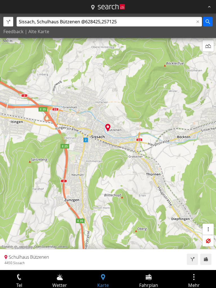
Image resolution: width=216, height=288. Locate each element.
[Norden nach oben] (208, 59)
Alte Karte (38, 31)
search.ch (10, 247)
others (62, 247)
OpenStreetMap (45, 247)
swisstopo (26, 247)
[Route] (192, 259)
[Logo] (111, 7)
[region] (108, 142)
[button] (108, 127)
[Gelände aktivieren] (208, 45)
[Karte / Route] (92, 7)
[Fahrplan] (206, 259)
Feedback (13, 31)
